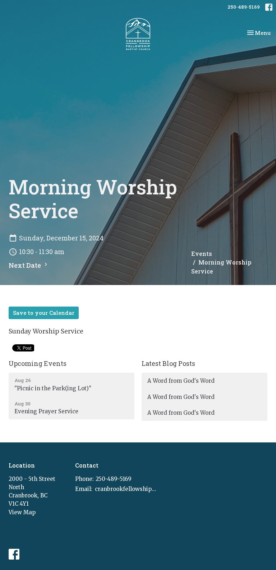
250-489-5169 (243, 7)
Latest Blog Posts (168, 363)
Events (201, 253)
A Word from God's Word (181, 380)
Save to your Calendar (43, 312)
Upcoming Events (37, 363)
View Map (22, 512)
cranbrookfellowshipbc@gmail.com (126, 489)
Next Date (25, 265)
